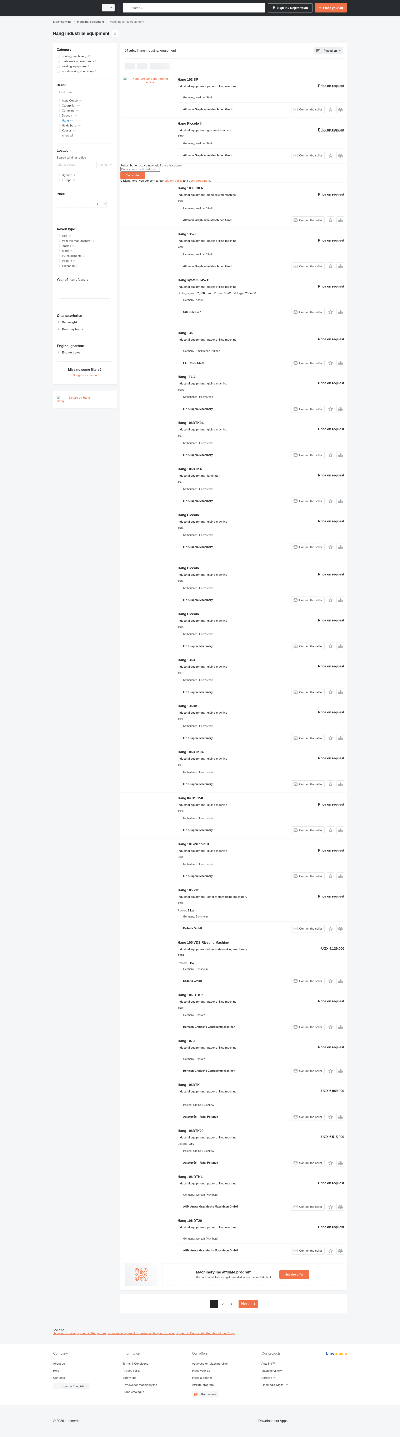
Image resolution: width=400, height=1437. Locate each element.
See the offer (294, 1274)
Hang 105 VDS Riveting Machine (203, 942)
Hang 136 (185, 333)
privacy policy (173, 180)
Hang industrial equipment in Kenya (76, 1333)
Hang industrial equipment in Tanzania (126, 1333)
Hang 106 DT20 (190, 1221)
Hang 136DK (188, 706)
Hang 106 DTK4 (190, 1177)
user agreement (199, 180)
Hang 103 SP (188, 79)
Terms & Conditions (135, 1363)
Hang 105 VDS (189, 890)
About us (59, 1363)
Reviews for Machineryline (139, 1384)
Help (56, 1370)
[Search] (127, 7)
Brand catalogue (133, 1392)
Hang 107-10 (188, 1041)
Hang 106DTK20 (191, 1131)
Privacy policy (131, 1370)
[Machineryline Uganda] (75, 8)
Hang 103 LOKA (190, 188)
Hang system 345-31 (194, 280)
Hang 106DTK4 (190, 469)
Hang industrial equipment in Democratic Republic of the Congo (193, 1333)
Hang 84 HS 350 (190, 798)
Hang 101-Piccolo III (193, 844)
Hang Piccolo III (190, 123)
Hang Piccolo (188, 515)
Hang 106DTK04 (191, 423)
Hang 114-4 (186, 377)
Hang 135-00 (188, 234)
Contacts (59, 1377)
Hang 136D (186, 660)
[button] (330, 109)
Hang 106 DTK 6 (190, 995)
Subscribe (132, 175)
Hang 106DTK (189, 1085)
